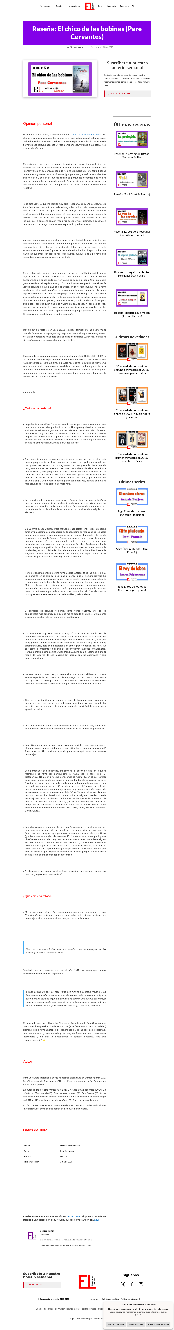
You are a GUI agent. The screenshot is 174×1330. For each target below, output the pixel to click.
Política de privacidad (130, 1299)
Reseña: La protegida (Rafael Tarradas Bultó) (132, 155)
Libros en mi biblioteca (82, 134)
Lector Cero (73, 1216)
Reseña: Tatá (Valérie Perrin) (132, 194)
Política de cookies (110, 1299)
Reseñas (59, 6)
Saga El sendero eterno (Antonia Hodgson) (132, 513)
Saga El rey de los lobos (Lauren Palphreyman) (132, 588)
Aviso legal (95, 1299)
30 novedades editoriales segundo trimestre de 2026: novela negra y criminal (132, 370)
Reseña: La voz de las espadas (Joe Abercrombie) (132, 233)
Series (100, 6)
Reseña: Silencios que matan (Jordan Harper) (132, 314)
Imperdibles (74, 6)
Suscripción (112, 6)
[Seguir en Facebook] (132, 1284)
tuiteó (98, 134)
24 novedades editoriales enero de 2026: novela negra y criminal (132, 413)
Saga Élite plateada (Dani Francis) (132, 550)
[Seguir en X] (123, 1284)
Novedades (45, 6)
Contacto (124, 6)
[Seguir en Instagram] (141, 1284)
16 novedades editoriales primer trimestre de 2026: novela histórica (132, 457)
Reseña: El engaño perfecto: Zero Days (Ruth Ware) (132, 273)
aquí (96, 1220)
